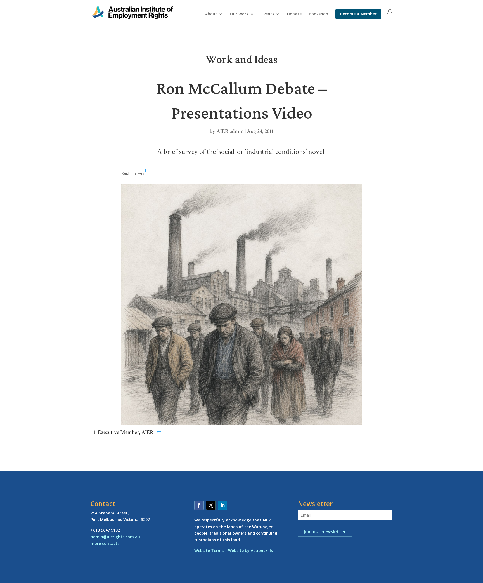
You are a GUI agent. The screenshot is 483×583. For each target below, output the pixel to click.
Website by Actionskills (250, 550)
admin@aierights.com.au (115, 536)
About (211, 14)
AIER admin (230, 131)
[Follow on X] (211, 505)
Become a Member (358, 13)
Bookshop (318, 14)
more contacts (105, 543)
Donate (294, 14)
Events (267, 14)
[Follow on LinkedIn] (222, 505)
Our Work (239, 14)
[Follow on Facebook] (199, 505)
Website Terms (209, 550)
